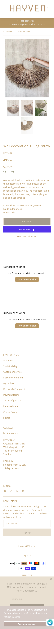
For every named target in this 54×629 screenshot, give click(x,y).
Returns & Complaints (14, 389)
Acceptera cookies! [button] (27, 624)
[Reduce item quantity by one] (5, 172)
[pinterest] (23, 491)
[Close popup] (51, 579)
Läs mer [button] (16, 617)
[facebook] (5, 491)
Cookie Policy (10, 412)
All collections (8, 31)
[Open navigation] (6, 8)
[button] (9, 69)
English (26, 555)
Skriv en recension (27, 279)
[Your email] (27, 523)
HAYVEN (7, 152)
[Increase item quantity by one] (13, 172)
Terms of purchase (13, 400)
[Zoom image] (27, 69)
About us (8, 360)
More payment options (27, 236)
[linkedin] (17, 491)
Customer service (12, 371)
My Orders (8, 383)
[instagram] (11, 491)
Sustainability (10, 366)
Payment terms (11, 394)
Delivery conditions (13, 377)
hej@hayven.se (11, 433)
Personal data (10, 406)
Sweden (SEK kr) (26, 546)
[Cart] (48, 9)
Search (7, 417)
